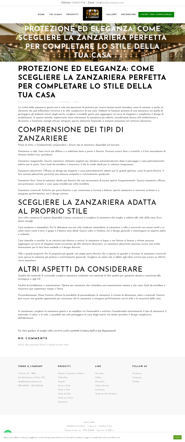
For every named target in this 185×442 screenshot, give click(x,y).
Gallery (98, 378)
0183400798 (78, 3)
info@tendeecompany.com (109, 3)
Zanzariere (46, 101)
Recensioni (99, 382)
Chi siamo (99, 374)
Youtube (135, 382)
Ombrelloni (63, 378)
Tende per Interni (65, 398)
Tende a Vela (64, 390)
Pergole (61, 382)
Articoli (36, 101)
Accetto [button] (177, 437)
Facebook (136, 374)
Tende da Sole (64, 394)
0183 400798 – (24, 386)
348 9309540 (37, 386)
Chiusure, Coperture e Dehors (71, 374)
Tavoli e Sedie (64, 386)
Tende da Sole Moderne (106, 394)
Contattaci (100, 390)
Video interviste (102, 386)
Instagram (136, 378)
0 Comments (63, 101)
